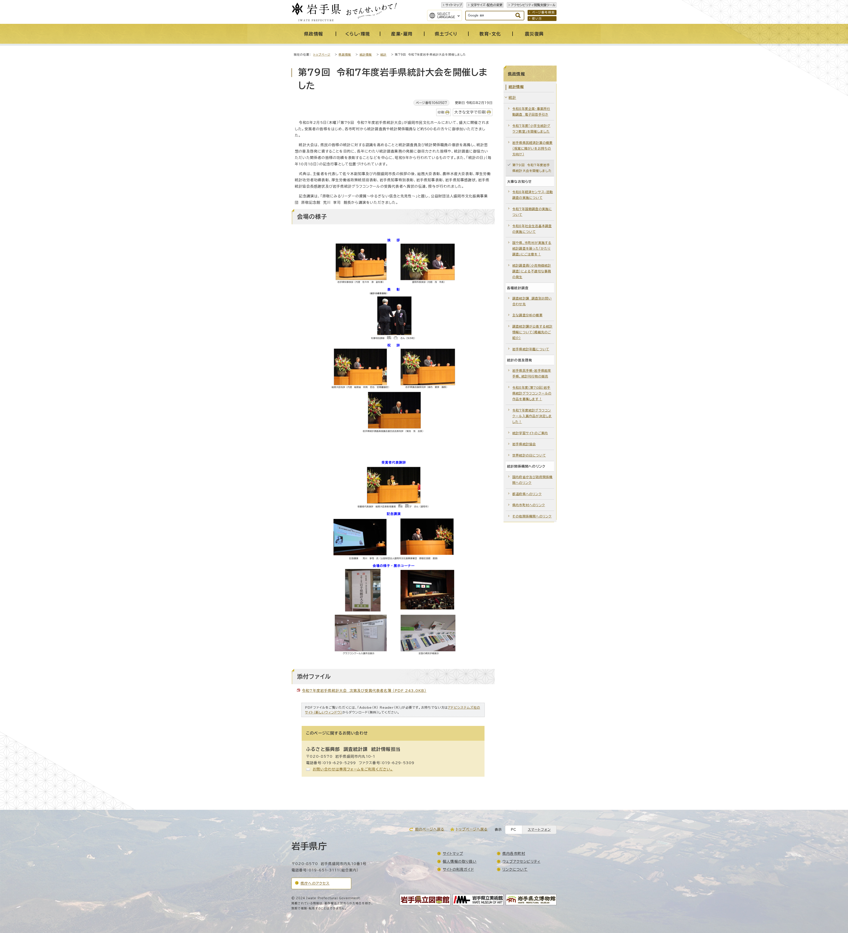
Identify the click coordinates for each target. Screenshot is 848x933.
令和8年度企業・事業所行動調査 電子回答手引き (531, 111)
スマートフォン (539, 829)
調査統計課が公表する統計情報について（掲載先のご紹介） (532, 332)
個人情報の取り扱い (460, 861)
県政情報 (345, 54)
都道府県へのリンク (527, 494)
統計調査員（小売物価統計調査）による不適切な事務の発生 (531, 271)
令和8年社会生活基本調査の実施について (532, 228)
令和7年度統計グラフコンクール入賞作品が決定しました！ (532, 416)
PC (513, 829)
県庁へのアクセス (315, 883)
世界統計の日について (529, 455)
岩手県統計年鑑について (530, 349)
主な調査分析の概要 (527, 315)
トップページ (321, 54)
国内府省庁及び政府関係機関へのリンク (532, 479)
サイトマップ (453, 5)
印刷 (441, 112)
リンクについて (515, 869)
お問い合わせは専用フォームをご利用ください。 (353, 769)
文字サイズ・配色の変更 (486, 5)
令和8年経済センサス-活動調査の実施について (532, 194)
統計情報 (366, 54)
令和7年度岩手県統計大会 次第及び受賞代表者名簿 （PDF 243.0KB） (364, 690)
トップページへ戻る (472, 829)
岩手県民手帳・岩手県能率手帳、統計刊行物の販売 (531, 373)
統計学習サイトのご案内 (530, 433)
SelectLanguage (446, 15)
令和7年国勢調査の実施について (532, 211)
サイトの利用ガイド (458, 869)
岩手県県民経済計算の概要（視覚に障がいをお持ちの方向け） (532, 148)
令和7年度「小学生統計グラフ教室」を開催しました (531, 128)
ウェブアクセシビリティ (521, 861)
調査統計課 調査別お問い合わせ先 (532, 301)
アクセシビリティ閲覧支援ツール (533, 5)
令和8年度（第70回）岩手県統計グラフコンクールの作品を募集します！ (531, 393)
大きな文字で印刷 (470, 112)
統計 (383, 54)
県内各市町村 (513, 853)
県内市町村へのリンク (528, 505)
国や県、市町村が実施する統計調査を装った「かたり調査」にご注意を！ (531, 248)
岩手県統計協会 (524, 444)
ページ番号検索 (543, 12)
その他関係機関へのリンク (532, 516)
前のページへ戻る (430, 829)
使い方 (537, 18)
